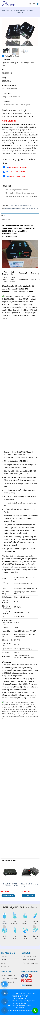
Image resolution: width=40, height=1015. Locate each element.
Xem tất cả (30, 907)
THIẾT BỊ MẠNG (15, 10)
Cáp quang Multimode (4, 923)
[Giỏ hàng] (37, 4)
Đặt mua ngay (8, 895)
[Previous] (5, 32)
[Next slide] (34, 926)
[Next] (35, 32)
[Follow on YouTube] (30, 976)
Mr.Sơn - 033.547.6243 (17, 172)
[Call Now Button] (35, 1010)
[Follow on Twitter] (26, 976)
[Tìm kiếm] (30, 4)
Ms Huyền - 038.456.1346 (17, 167)
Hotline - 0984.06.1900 (17, 176)
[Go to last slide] (4, 926)
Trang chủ (5, 10)
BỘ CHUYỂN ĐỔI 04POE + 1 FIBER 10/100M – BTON (9, 885)
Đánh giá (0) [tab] (5, 219)
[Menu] (34, 4)
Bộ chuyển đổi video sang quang (29, 885)
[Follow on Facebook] (23, 976)
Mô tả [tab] (3, 215)
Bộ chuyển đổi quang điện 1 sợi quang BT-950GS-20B (21, 208)
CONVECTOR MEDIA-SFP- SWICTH (20, 205)
